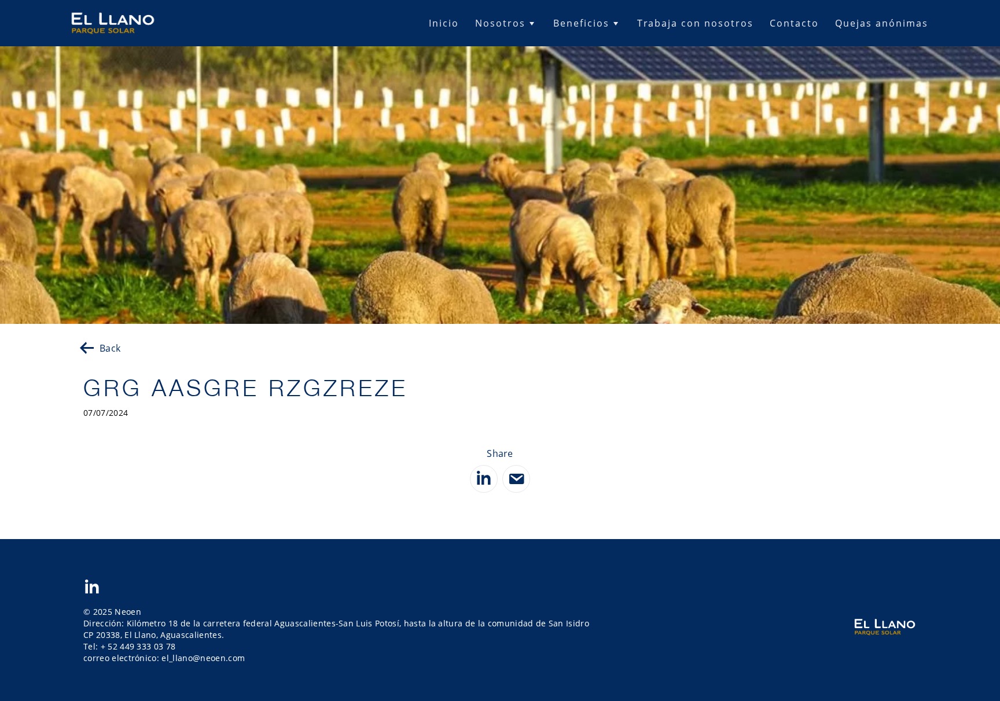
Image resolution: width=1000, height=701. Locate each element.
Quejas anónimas (881, 23)
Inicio (444, 23)
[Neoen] (112, 23)
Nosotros (500, 23)
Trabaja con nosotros (695, 23)
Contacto (794, 23)
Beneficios (581, 23)
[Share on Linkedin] (484, 479)
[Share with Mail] (516, 479)
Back (110, 348)
